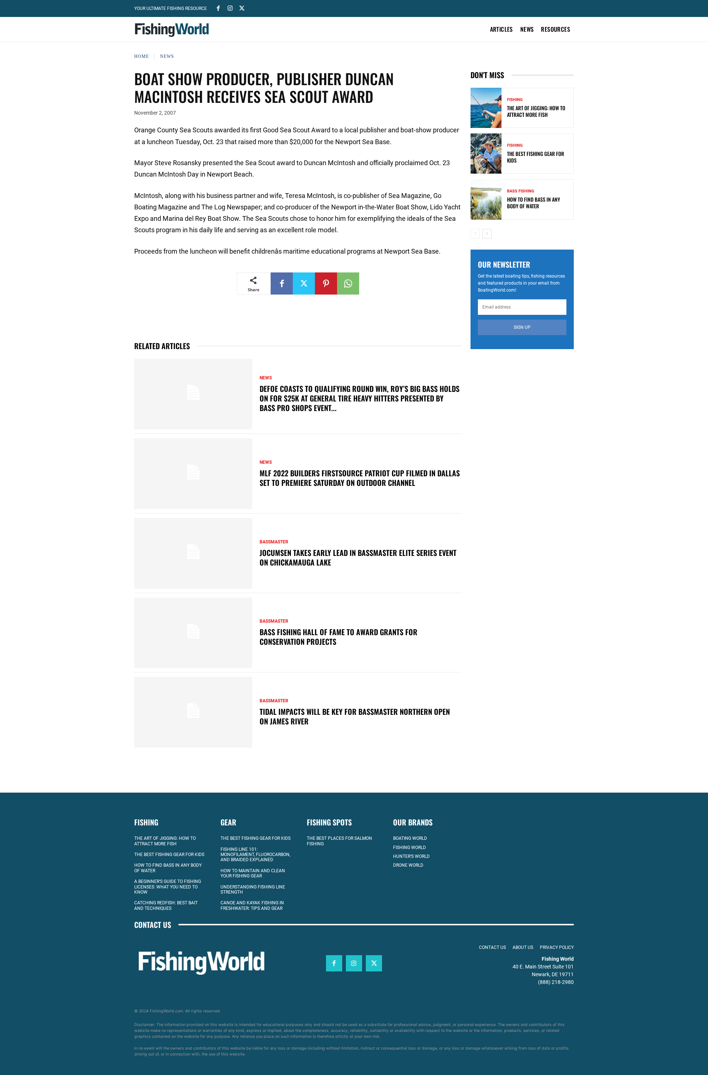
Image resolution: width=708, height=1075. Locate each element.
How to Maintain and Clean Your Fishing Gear (253, 873)
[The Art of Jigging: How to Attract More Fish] (486, 108)
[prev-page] (475, 234)
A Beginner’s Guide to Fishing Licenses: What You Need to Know (167, 887)
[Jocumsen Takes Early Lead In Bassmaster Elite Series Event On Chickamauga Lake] (193, 553)
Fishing (515, 100)
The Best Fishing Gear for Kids (535, 157)
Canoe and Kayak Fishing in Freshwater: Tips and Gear (252, 905)
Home (141, 56)
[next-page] (487, 234)
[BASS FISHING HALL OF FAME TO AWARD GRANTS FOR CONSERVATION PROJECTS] (193, 633)
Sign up (522, 327)
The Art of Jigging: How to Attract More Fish (536, 111)
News (167, 56)
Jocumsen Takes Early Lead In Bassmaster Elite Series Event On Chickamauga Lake (358, 557)
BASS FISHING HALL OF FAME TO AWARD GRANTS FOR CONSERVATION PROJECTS (338, 636)
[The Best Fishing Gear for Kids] (486, 153)
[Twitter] (242, 8)
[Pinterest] (326, 283)
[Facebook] (218, 8)
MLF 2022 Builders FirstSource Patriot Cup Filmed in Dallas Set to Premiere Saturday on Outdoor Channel (360, 477)
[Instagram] (230, 8)
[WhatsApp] (348, 283)
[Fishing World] (173, 30)
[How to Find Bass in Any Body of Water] (486, 199)
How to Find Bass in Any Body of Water (533, 202)
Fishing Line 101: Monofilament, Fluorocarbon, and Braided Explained (255, 855)
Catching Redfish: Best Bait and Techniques (166, 905)
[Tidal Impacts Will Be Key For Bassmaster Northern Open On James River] (193, 712)
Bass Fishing (520, 191)
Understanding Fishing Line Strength (253, 889)
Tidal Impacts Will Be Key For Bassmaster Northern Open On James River (355, 716)
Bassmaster (274, 542)
